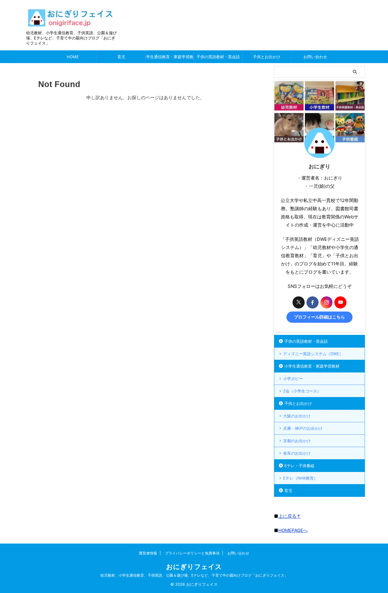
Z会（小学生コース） (302, 391)
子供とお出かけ (266, 56)
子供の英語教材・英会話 (218, 56)
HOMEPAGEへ (293, 530)
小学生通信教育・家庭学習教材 (170, 56)
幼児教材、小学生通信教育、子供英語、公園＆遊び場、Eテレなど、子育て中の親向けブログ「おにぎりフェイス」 (194, 575)
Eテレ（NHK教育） (300, 478)
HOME (73, 56)
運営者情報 (148, 553)
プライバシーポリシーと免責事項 (192, 553)
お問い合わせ (315, 56)
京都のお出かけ (297, 440)
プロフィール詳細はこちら (319, 317)
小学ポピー (293, 378)
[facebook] (312, 302)
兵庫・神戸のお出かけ (303, 428)
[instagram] (326, 302)
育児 (121, 56)
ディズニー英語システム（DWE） (313, 353)
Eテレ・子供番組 (299, 465)
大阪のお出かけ (297, 415)
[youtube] (340, 302)
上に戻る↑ (289, 516)
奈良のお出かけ (297, 453)
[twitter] (299, 302)
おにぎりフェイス (194, 567)
